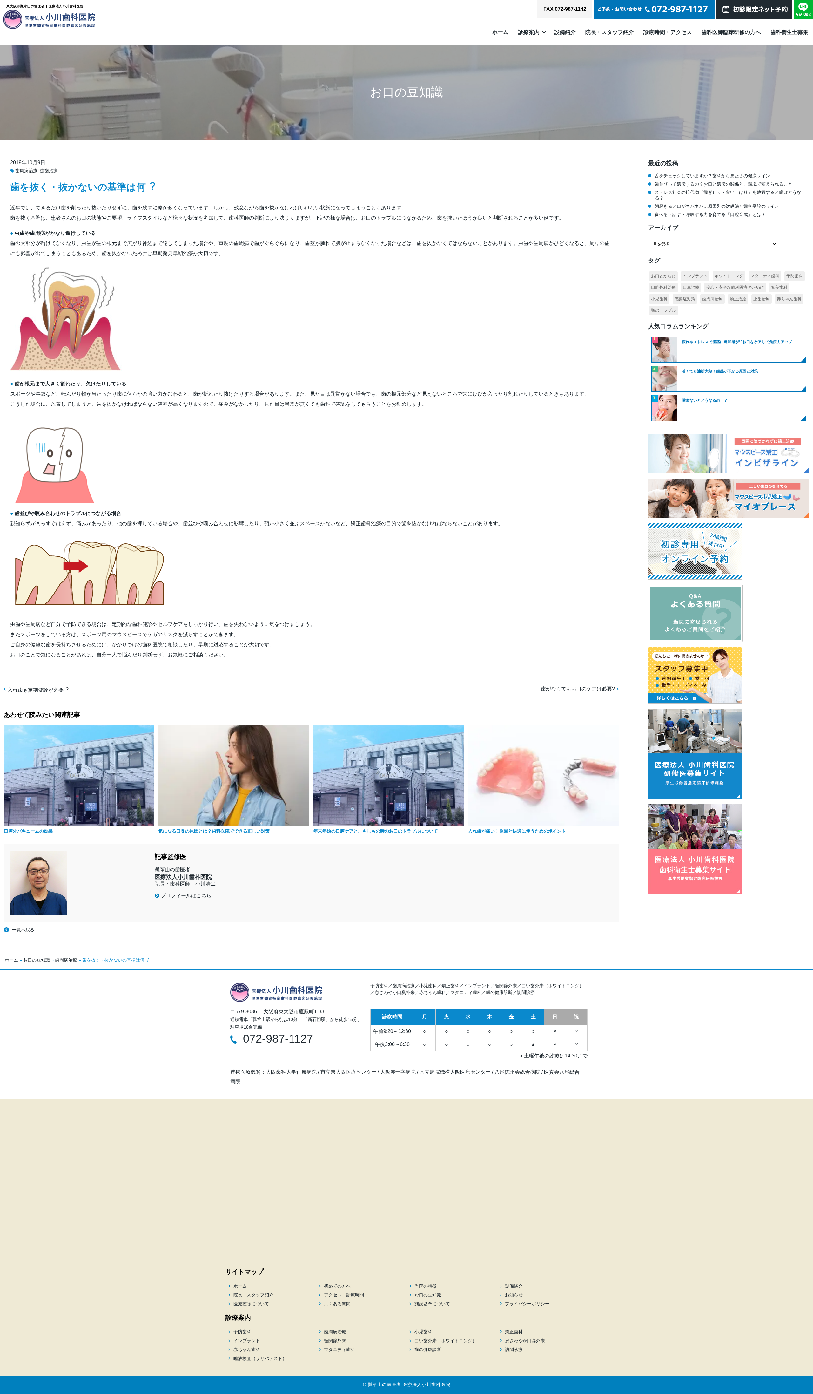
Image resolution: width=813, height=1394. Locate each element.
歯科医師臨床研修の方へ (731, 32)
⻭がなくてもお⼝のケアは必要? (578, 688)
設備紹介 (565, 32)
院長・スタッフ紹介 (609, 32)
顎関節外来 (506, 985)
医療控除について (251, 1303)
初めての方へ (337, 1286)
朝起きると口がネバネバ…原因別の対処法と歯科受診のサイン (717, 206)
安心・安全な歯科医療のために (735, 287)
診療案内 (529, 32)
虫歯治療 (49, 170)
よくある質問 (337, 1303)
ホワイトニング (729, 276)
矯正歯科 (450, 985)
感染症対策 (685, 298)
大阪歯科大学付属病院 (291, 1072)
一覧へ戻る (23, 929)
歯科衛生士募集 (789, 32)
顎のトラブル (663, 310)
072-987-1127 (278, 1038)
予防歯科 (794, 276)
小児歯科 (659, 298)
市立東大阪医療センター (348, 1072)
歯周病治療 (26, 170)
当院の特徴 (425, 1286)
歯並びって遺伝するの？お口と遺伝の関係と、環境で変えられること (723, 184)
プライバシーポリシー (527, 1303)
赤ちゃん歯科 (789, 298)
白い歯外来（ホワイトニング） (552, 985)
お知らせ (514, 1294)
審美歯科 (779, 287)
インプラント (695, 276)
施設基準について (432, 1303)
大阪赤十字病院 (398, 1072)
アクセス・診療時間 (344, 1294)
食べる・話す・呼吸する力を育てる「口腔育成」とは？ (710, 214)
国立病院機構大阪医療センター (455, 1072)
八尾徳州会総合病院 (517, 1072)
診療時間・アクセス (667, 32)
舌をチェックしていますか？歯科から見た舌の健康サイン (712, 175)
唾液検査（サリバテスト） (260, 1358)
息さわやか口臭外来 (395, 992)
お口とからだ (663, 276)
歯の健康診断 (499, 992)
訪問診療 (526, 992)
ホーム (500, 32)
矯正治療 (738, 298)
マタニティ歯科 (764, 276)
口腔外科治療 (663, 287)
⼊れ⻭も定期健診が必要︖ (38, 690)
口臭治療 (691, 287)
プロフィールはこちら (186, 895)
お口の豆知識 (36, 959)
